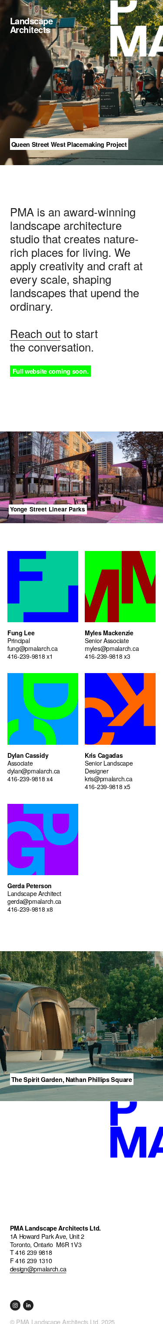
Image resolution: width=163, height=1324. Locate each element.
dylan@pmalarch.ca (33, 771)
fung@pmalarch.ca (32, 648)
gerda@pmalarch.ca (34, 901)
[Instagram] (15, 1305)
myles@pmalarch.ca (112, 648)
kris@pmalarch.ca (109, 779)
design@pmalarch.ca (38, 1269)
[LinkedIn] (28, 1305)
